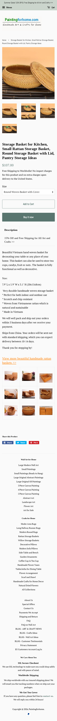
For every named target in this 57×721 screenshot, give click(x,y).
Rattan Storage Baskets (28, 536)
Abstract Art (28, 498)
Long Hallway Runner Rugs (28, 528)
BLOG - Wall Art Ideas (28, 637)
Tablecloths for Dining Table (28, 569)
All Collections (28, 589)
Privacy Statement (28, 645)
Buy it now (28, 217)
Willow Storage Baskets (28, 540)
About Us (28, 600)
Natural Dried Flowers (28, 585)
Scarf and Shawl (28, 577)
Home (4, 40)
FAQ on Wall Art (28, 624)
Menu (9, 7)
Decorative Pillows (28, 544)
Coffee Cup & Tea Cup (29, 560)
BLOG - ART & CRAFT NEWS (28, 628)
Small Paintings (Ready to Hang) (28, 473)
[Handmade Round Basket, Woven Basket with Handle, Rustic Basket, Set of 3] (11, 415)
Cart (53, 7)
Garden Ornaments (28, 556)
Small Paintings (29, 469)
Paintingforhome (36, 709)
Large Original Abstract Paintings (28, 477)
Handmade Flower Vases (28, 565)
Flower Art (28, 506)
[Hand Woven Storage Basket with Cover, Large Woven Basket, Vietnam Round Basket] (11, 398)
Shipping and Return (28, 616)
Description (10, 229)
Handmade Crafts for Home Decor (28, 581)
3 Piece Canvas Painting (28, 485)
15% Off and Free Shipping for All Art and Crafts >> (27, 240)
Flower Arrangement (28, 573)
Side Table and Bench (28, 552)
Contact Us (28, 608)
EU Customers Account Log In (28, 649)
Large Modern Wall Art (28, 465)
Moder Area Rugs (28, 523)
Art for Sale (28, 510)
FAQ (28, 620)
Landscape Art (28, 502)
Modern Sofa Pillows (28, 548)
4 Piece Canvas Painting (28, 489)
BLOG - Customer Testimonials (28, 641)
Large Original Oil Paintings (28, 481)
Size (4, 186)
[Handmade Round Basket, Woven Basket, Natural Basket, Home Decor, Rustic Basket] (45, 398)
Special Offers (28, 604)
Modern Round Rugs (28, 532)
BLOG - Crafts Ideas (28, 632)
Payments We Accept (28, 612)
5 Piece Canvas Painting (28, 493)
